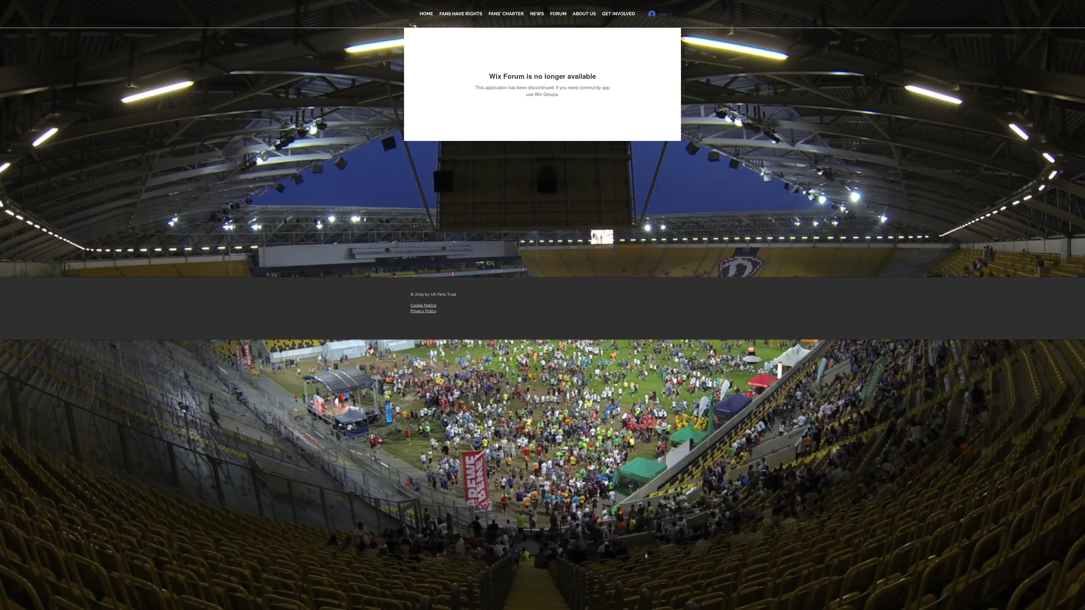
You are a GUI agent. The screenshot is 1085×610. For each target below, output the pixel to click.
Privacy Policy (424, 311)
